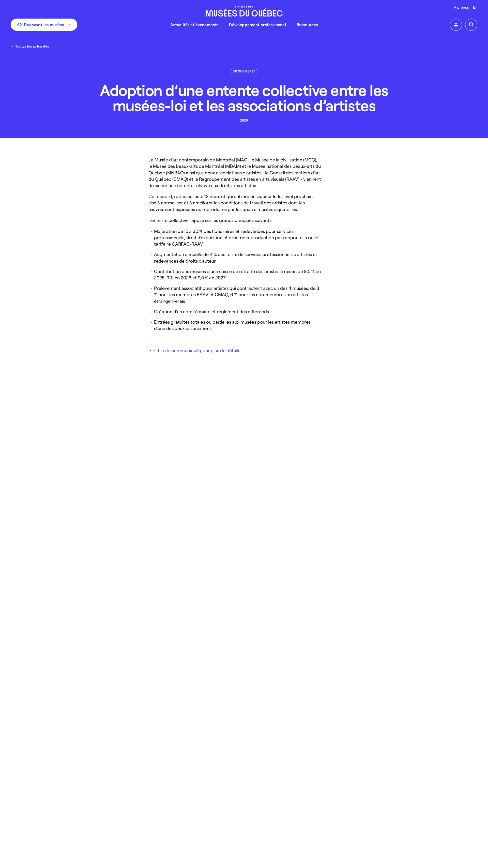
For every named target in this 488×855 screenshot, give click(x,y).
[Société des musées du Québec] (244, 11)
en (475, 7)
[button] (456, 25)
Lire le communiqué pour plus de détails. (199, 350)
